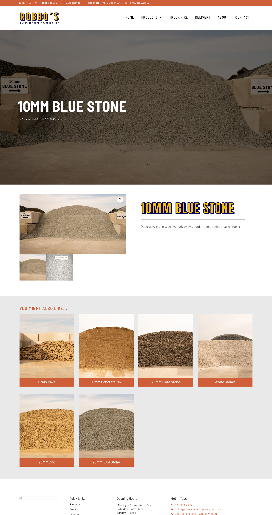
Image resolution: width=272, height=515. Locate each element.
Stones (33, 118)
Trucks (74, 509)
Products (75, 504)
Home (22, 118)
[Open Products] (160, 17)
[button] (120, 200)
